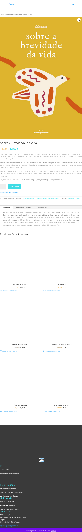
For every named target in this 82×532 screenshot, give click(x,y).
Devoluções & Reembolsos (9, 496)
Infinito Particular (10, 14)
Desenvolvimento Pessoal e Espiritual (35, 198)
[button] (79, 20)
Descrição (6, 207)
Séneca (77, 198)
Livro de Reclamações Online (9, 509)
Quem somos (4, 469)
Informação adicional (23, 207)
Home (2, 14)
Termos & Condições (7, 502)
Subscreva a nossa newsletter (10, 473)
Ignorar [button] (53, 531)
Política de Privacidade (7, 505)
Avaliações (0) (41, 207)
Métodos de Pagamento (8, 488)
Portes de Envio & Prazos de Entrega (12, 492)
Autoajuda (71, 198)
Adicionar (15, 186)
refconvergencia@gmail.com (9, 526)
